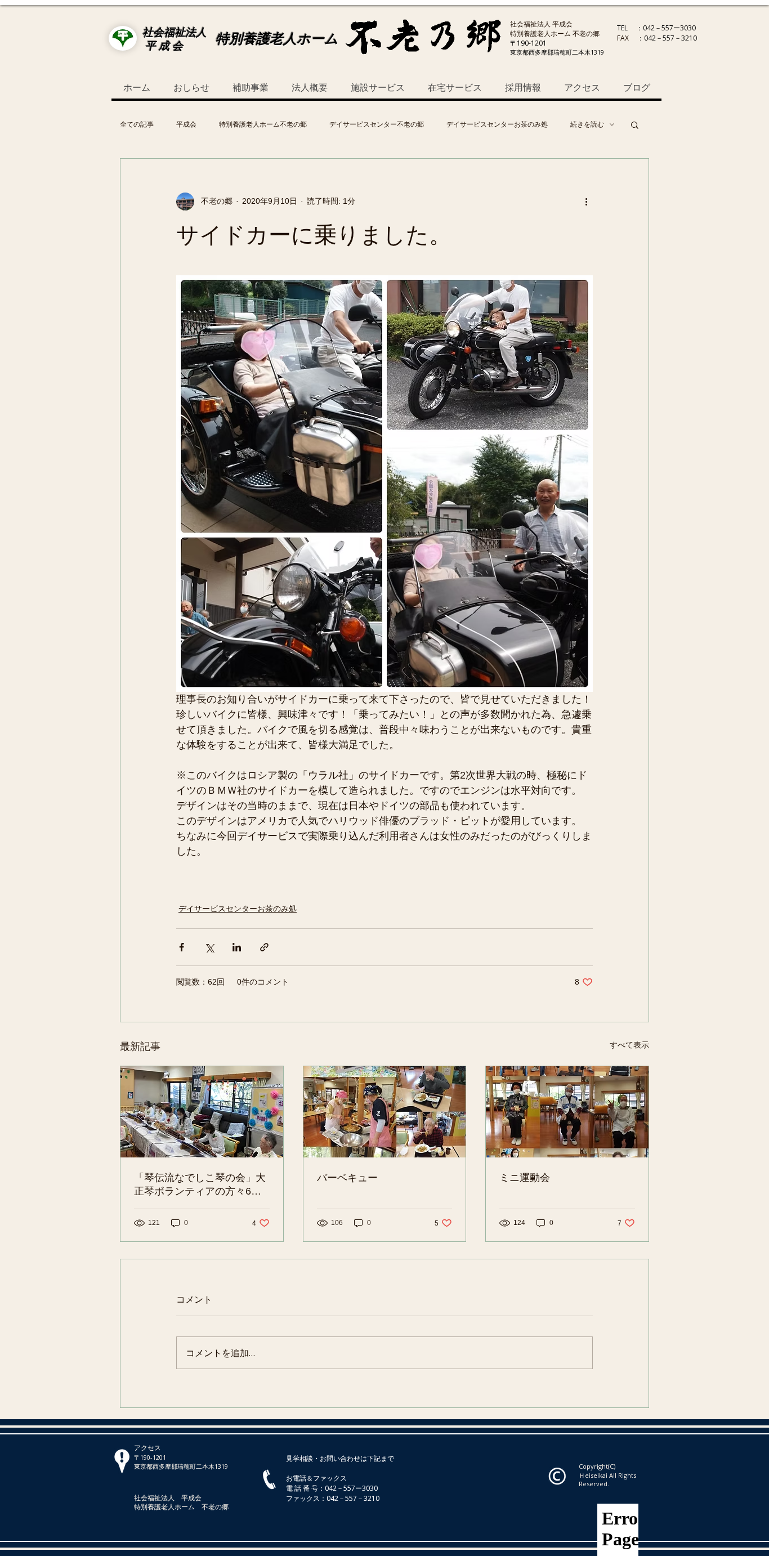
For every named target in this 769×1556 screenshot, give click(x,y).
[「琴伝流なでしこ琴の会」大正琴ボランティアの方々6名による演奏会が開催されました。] (201, 1111)
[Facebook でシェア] (181, 947)
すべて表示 (629, 1044)
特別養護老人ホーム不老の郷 (263, 124)
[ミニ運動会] (567, 1111)
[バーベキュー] (384, 1111)
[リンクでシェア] (264, 947)
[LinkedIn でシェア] (236, 947)
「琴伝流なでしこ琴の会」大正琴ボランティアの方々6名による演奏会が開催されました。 (200, 1185)
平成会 (186, 124)
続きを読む (587, 124)
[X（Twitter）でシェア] (209, 947)
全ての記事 (137, 124)
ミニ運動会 (524, 1177)
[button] (634, 124)
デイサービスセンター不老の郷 (376, 124)
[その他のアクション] (586, 201)
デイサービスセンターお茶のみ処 (497, 124)
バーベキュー (347, 1177)
